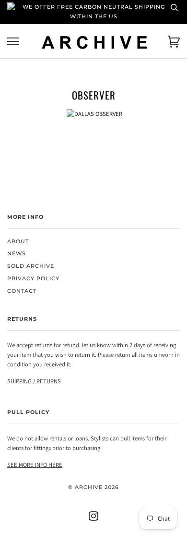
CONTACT (21, 291)
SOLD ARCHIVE (30, 266)
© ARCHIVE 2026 (93, 487)
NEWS (16, 254)
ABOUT (18, 241)
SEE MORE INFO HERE (34, 465)
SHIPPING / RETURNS (34, 381)
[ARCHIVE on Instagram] (94, 518)
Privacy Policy (33, 279)
